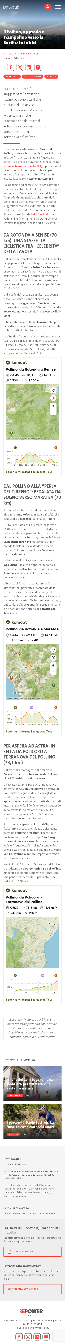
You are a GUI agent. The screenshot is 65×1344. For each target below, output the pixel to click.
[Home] (11, 6)
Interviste (13, 1134)
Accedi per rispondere (16, 1196)
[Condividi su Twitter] (19, 67)
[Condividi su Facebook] (9, 67)
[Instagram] (37, 67)
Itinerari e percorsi (29, 53)
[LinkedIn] (37, 1337)
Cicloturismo (32, 76)
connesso (22, 1213)
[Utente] (47, 6)
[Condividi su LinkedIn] (28, 67)
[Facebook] (19, 1337)
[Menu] (58, 6)
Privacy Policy (41, 1328)
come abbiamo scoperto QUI (22, 166)
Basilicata (12, 76)
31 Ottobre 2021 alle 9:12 (13, 1178)
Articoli (8, 53)
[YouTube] (46, 1337)
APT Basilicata (41, 214)
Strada (51, 76)
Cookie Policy (25, 1328)
